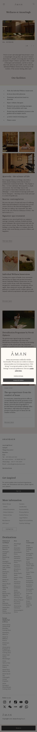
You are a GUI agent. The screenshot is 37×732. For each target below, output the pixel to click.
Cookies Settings (18, 376)
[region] (18, 366)
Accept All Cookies (18, 380)
